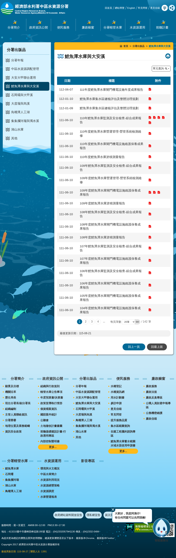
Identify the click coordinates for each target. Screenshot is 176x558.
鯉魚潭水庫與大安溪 (25, 86)
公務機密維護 (154, 413)
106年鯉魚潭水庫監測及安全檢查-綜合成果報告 (150, 273)
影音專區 (88, 461)
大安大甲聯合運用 (23, 77)
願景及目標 (12, 386)
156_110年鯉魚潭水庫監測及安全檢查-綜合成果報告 (159, 117)
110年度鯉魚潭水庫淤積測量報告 (150, 157)
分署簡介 (17, 378)
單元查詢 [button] (158, 68)
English (131, 8)
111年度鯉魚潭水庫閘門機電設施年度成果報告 (150, 89)
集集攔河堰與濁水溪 (25, 121)
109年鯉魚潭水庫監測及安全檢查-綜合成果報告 (150, 168)
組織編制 (10, 408)
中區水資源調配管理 (25, 69)
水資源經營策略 (50, 485)
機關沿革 (10, 391)
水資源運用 (52, 461)
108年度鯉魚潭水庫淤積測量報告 (150, 237)
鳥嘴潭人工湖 (20, 112)
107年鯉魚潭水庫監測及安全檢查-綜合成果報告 (150, 248)
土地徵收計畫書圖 (51, 425)
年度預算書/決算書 (51, 397)
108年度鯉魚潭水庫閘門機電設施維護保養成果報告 (150, 226)
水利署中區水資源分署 (34, 8)
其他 (14, 138)
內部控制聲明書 (50, 441)
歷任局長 (10, 397)
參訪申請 (116, 403)
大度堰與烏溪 (20, 103)
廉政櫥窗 (158, 378)
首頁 (125, 46)
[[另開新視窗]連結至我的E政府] (129, 527)
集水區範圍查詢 (120, 425)
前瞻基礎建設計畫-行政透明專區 (53, 433)
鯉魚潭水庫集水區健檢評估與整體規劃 (150, 99)
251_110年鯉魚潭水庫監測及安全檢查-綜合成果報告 (150, 117)
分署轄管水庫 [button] (112, 27)
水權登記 (116, 386)
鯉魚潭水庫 (12, 468)
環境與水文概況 (50, 468)
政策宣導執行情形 (51, 403)
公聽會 (44, 420)
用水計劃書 (117, 397)
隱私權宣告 (93, 515)
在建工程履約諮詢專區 (123, 433)
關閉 (113, 509)
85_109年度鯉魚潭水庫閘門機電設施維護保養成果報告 (154, 192)
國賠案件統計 (48, 414)
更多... (53, 447)
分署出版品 (139, 46)
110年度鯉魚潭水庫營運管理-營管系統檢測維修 (150, 133)
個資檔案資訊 (48, 408)
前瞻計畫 (162, 27)
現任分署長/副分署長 (18, 403)
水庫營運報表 (48, 496)
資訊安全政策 (13, 431)
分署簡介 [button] (14, 27)
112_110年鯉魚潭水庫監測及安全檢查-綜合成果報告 (163, 117)
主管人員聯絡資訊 (16, 414)
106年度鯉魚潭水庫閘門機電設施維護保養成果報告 (150, 285)
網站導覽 (119, 8)
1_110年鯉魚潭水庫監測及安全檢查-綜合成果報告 (150, 123)
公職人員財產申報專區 (158, 405)
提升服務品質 (119, 420)
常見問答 (142, 8)
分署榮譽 (10, 420)
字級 (165, 8)
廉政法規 (151, 391)
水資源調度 (47, 491)
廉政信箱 (151, 418)
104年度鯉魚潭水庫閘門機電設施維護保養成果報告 (150, 310)
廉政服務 (151, 386)
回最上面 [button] (157, 346)
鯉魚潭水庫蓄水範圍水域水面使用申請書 (123, 443)
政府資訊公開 (52, 378)
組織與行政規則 (50, 386)
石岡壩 (9, 474)
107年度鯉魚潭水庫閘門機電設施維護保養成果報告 (150, 260)
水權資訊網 (117, 391)
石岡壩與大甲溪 (22, 95)
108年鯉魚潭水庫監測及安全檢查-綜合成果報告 (150, 214)
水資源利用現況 (50, 479)
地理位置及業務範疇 (17, 425)
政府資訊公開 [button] (38, 27)
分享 (172, 8)
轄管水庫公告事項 (51, 391)
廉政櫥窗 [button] (88, 27)
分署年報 (17, 60)
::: (1, 368)
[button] (137, 321)
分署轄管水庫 (17, 461)
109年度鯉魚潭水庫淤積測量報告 (150, 203)
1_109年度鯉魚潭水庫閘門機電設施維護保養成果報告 (159, 192)
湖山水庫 (17, 129)
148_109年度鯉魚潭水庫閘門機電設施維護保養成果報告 (150, 192)
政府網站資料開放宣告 (68, 515)
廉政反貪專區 (154, 397)
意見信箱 (155, 8)
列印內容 (167, 56)
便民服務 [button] (63, 27)
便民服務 (123, 378)
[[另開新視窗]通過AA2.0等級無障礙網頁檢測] (147, 527)
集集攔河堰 (12, 479)
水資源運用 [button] (137, 27)
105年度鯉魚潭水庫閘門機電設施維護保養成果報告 (150, 297)
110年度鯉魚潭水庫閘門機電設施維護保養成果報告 (150, 146)
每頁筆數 (115, 321)
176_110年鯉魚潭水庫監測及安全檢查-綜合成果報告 (154, 117)
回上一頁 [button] (134, 346)
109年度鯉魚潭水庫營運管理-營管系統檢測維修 (150, 180)
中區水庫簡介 (48, 474)
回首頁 (108, 8)
